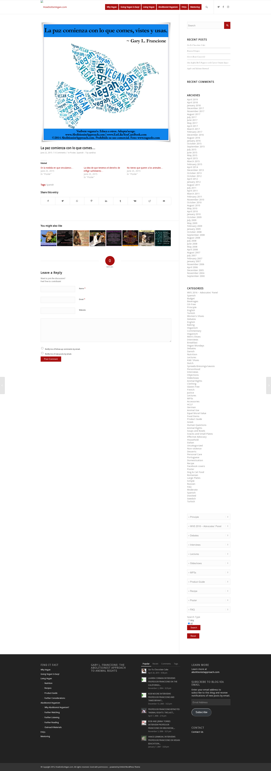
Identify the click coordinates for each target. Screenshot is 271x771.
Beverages (192, 301)
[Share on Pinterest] (91, 201)
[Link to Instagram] (228, 7)
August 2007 (193, 252)
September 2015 (196, 146)
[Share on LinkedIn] (106, 201)
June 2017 (192, 120)
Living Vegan (46, 678)
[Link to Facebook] (223, 7)
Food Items (193, 416)
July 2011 (191, 187)
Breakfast (192, 342)
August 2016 (193, 137)
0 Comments (60, 153)
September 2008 (196, 235)
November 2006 (195, 264)
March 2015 (193, 161)
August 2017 (193, 114)
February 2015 (194, 164)
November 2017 (195, 111)
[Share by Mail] (164, 201)
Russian (191, 484)
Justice (190, 392)
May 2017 (192, 123)
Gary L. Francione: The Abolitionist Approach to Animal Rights (108, 667)
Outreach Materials (53, 727)
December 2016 (195, 134)
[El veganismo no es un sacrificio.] (97, 238)
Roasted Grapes (193, 50)
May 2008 (192, 246)
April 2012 (192, 179)
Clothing (191, 383)
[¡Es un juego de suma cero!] (114, 238)
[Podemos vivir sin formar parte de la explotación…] (65, 238)
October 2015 (194, 143)
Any (192, 620)
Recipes (48, 688)
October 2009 (194, 217)
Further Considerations (55, 698)
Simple (190, 481)
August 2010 (193, 205)
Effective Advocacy (197, 436)
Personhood (193, 369)
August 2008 (193, 237)
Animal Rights (194, 381)
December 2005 (195, 270)
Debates (191, 319)
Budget (191, 298)
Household (193, 439)
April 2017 (192, 126)
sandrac (92, 153)
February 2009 (194, 226)
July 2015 (191, 149)
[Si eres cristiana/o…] (130, 238)
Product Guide (194, 419)
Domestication (195, 460)
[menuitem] (111, 7)
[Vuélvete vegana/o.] (81, 238)
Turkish (191, 313)
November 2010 (195, 199)
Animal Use (193, 410)
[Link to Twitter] (218, 7)
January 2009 (194, 229)
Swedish (191, 498)
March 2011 (193, 193)
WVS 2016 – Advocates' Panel (202, 292)
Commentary (194, 330)
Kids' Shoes (193, 360)
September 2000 (196, 276)
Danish (190, 351)
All (191, 623)
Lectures (191, 357)
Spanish (80, 153)
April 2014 (192, 167)
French (190, 389)
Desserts (191, 451)
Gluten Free (193, 386)
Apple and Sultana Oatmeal (198, 68)
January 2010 (194, 214)
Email (82, 299)
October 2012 (194, 176)
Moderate (192, 489)
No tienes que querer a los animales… (145, 168)
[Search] (207, 7)
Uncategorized (195, 445)
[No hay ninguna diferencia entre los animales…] (146, 238)
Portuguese (193, 457)
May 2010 (192, 208)
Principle (192, 307)
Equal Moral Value (196, 413)
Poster (73, 153)
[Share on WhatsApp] (77, 201)
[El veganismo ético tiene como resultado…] (2, 385)
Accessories (193, 401)
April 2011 (192, 190)
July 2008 (191, 240)
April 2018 (192, 102)
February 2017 (194, 131)
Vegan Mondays (195, 345)
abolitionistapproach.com (205, 672)
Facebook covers (196, 466)
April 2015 (192, 158)
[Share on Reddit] (149, 201)
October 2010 (194, 202)
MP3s (190, 398)
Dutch (190, 363)
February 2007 (194, 258)
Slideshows (193, 378)
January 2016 (194, 140)
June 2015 (192, 152)
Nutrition (192, 354)
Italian (190, 442)
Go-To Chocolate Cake (196, 45)
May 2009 (192, 223)
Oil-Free (191, 304)
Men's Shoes (194, 336)
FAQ (189, 486)
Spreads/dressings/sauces (201, 366)
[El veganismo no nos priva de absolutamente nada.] (48, 238)
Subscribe (201, 712)
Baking (191, 324)
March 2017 (193, 129)
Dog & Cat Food (195, 472)
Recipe (190, 463)
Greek (190, 422)
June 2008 (192, 243)
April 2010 (192, 211)
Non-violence (194, 448)
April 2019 (192, 99)
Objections (193, 375)
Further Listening (52, 717)
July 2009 (191, 220)
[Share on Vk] (135, 201)
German (191, 407)
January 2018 (194, 105)
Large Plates (193, 478)
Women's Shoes (195, 316)
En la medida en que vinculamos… (57, 168)
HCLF (190, 404)
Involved (191, 495)
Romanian (192, 475)
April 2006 (192, 267)
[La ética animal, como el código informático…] (163, 238)
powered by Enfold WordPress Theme (125, 767)
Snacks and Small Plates (200, 433)
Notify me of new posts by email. (58, 354)
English (191, 310)
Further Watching (52, 712)
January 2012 (194, 182)
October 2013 (194, 173)
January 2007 (194, 261)
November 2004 (195, 273)
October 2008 (194, 232)
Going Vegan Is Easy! (50, 674)
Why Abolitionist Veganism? (57, 707)
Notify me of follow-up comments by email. (62, 349)
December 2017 (195, 108)
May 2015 (192, 155)
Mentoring (45, 736)
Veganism (192, 327)
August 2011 (193, 184)
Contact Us (197, 732)
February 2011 (194, 196)
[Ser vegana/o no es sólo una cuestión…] (268, 385)
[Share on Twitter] (62, 201)
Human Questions (196, 425)
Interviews (192, 339)
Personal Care (194, 454)
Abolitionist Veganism (50, 703)
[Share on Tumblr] (120, 201)
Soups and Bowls (196, 430)
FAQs (43, 732)
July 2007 (191, 255)
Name (82, 288)
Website (82, 310)
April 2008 (192, 249)
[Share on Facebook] (48, 201)
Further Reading (52, 722)
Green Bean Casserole (196, 56)
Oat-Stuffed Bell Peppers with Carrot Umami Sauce (207, 62)
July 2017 (191, 117)
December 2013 (195, 170)
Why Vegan (45, 670)
